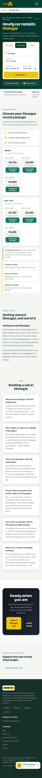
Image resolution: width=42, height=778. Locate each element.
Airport (32, 45)
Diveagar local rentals (11, 721)
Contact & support (10, 737)
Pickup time (27, 66)
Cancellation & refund (11, 741)
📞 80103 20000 (29, 623)
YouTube (6, 712)
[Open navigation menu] (36, 3)
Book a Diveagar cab (14, 623)
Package (8, 58)
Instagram (27, 708)
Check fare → (21, 75)
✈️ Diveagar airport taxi (13, 668)
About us (6, 734)
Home (4, 10)
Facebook (7, 708)
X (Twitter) (16, 708)
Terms (5, 748)
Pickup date (9, 66)
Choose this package (12, 170)
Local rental (21, 45)
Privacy (5, 744)
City (9, 51)
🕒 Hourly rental (29, 83)
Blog (4, 730)
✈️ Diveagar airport (12, 83)
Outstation (9, 45)
